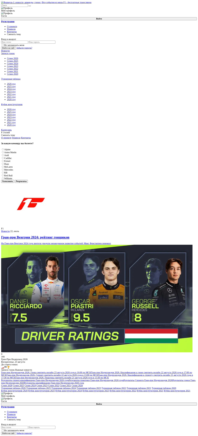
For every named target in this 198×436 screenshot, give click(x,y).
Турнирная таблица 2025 (38, 388)
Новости (5, 231)
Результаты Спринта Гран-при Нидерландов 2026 (147, 380)
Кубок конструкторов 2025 (41, 390)
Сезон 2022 (53, 385)
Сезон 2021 (65, 385)
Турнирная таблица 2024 (63, 388)
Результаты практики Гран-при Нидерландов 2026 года (96, 380)
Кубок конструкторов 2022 (123, 390)
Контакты (12, 31)
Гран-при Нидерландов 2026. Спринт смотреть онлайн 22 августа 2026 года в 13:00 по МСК (52, 375)
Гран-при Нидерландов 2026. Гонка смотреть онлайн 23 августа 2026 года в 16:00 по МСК (46, 372)
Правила (11, 29)
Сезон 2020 (77, 385)
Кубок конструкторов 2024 (68, 390)
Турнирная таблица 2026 (13, 388)
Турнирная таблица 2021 (139, 388)
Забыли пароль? (24, 48)
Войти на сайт (8, 48)
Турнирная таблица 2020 (164, 388)
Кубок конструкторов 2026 (14, 390)
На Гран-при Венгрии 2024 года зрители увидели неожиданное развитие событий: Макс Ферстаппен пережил (56, 240)
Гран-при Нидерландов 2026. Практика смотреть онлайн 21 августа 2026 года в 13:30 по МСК (62, 377)
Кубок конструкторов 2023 (95, 390)
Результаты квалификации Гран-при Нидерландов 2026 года (54, 383)
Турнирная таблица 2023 (88, 388)
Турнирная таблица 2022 (113, 388)
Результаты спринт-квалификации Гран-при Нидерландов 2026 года (35, 380)
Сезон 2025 (18, 385)
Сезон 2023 (42, 385)
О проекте (12, 26)
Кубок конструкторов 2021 (150, 390)
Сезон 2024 (30, 385)
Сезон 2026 (6, 385)
